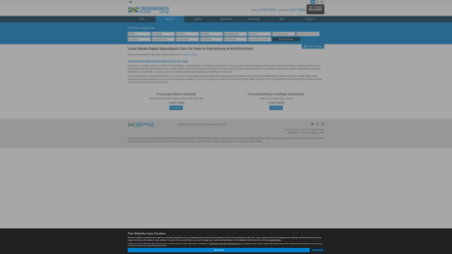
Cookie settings (317, 250)
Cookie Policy (275, 240)
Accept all (218, 250)
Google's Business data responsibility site (225, 243)
